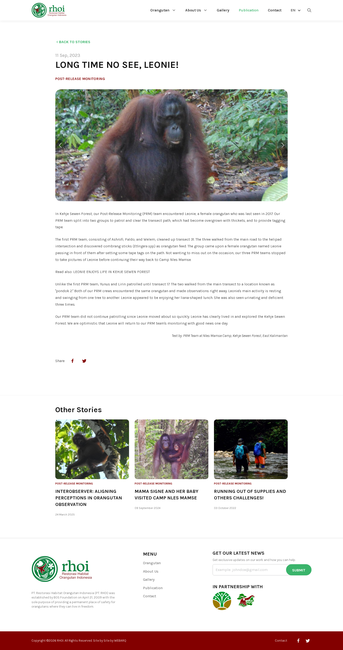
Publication (249, 10)
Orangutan (159, 10)
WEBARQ (120, 641)
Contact (274, 10)
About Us (193, 10)
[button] (60, 145)
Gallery (223, 10)
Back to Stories (74, 42)
